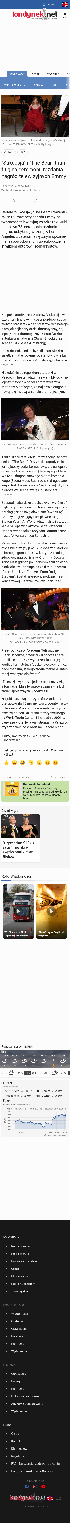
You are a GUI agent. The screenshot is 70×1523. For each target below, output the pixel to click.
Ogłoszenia (11, 1237)
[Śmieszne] (23, 762)
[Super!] (14, 762)
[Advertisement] (35, 36)
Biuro (7, 1424)
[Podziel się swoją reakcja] (13, 201)
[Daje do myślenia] (31, 762)
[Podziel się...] (35, 201)
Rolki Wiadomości (16, 876)
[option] (33, 1246)
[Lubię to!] (6, 762)
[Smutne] (47, 762)
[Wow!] (39, 762)
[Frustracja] (56, 762)
